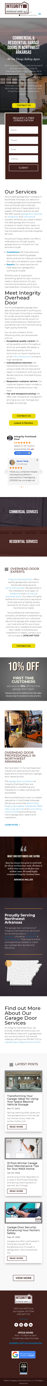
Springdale (18, 806)
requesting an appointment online (22, 1042)
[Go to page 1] (21, 486)
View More (23, 1278)
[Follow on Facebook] (16, 1325)
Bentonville (32, 803)
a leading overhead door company (24, 80)
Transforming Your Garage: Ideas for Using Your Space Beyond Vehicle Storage (22, 1100)
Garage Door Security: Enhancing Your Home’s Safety (23, 1230)
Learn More (11, 825)
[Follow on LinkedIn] (31, 1325)
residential (12, 217)
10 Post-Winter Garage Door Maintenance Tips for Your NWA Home (23, 1166)
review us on (22, 453)
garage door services (31, 214)
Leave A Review (23, 423)
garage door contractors (21, 781)
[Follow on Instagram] (21, 1325)
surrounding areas (15, 588)
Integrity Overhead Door (20, 579)
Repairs (10, 264)
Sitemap (23, 1319)
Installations (13, 252)
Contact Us (24, 105)
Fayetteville (30, 806)
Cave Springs (17, 809)
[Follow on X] (26, 1325)
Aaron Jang (22, 461)
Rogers (8, 806)
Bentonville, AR (12, 939)
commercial (29, 217)
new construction (22, 356)
